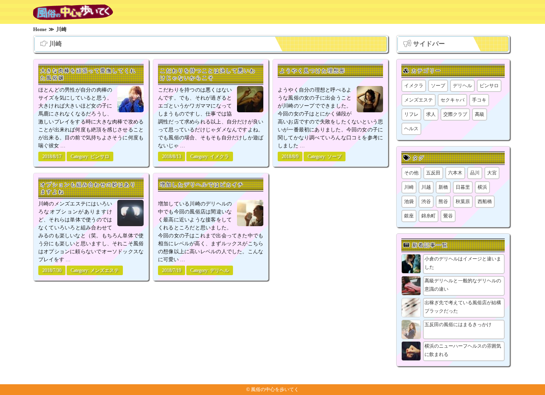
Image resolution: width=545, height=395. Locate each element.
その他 (411, 173)
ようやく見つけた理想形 (313, 71)
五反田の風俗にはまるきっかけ (458, 324)
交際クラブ (455, 114)
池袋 (409, 201)
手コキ (479, 100)
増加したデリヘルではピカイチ (202, 185)
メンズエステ (104, 270)
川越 (426, 187)
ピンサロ (99, 156)
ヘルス (411, 128)
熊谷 (443, 201)
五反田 (433, 173)
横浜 (482, 187)
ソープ (334, 156)
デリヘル (219, 270)
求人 (431, 114)
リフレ (411, 114)
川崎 (409, 187)
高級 (479, 114)
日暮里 (463, 187)
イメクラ (219, 156)
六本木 (455, 173)
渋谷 (426, 201)
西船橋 (485, 201)
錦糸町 (428, 216)
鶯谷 (448, 216)
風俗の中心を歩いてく (275, 389)
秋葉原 (463, 201)
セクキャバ (452, 100)
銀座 (409, 216)
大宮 (492, 173)
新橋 (443, 187)
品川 (475, 173)
